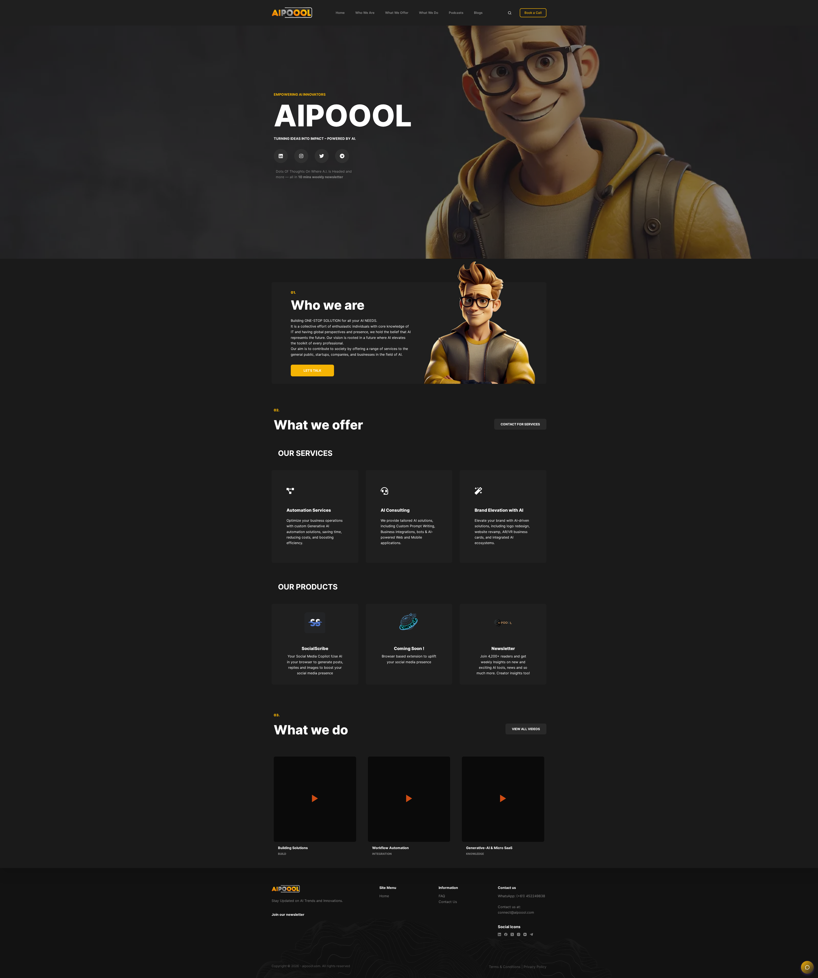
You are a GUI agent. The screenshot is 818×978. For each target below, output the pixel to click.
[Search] (509, 12)
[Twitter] (322, 156)
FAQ (442, 896)
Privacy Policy (535, 967)
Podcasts (456, 13)
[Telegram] (342, 156)
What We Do (428, 13)
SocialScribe (315, 648)
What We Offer (396, 13)
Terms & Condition (504, 967)
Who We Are (364, 13)
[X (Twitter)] (512, 934)
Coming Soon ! (409, 648)
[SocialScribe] (314, 622)
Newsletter (503, 648)
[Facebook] (505, 934)
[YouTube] (525, 934)
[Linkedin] (281, 156)
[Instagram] (301, 156)
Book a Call (533, 13)
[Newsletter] (503, 622)
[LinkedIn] (499, 934)
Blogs (478, 13)
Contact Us (448, 902)
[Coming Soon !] (409, 622)
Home (340, 13)
